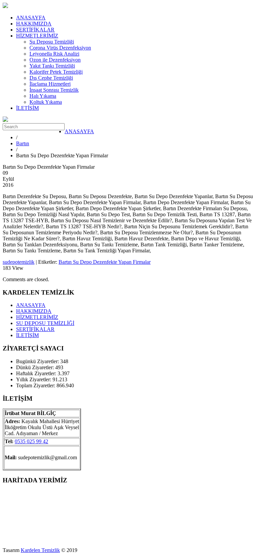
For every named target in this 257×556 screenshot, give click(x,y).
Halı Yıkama (42, 96)
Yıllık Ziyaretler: (34, 379)
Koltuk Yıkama (45, 102)
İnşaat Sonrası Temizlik (54, 90)
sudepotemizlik (18, 262)
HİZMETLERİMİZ (37, 35)
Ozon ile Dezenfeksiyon (55, 60)
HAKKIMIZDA (34, 23)
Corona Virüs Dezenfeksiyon (60, 48)
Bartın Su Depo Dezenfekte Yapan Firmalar (105, 262)
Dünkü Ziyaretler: (35, 367)
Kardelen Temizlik (40, 550)
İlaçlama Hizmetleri (50, 84)
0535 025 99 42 (31, 441)
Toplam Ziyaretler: (36, 385)
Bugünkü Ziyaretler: (38, 361)
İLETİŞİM (27, 108)
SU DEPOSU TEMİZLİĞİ (45, 323)
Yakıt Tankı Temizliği (52, 66)
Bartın (22, 143)
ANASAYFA (31, 17)
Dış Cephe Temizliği (51, 78)
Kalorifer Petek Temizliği (56, 72)
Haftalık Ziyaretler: (37, 373)
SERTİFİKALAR (35, 29)
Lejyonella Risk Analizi (54, 54)
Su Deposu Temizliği (51, 42)
